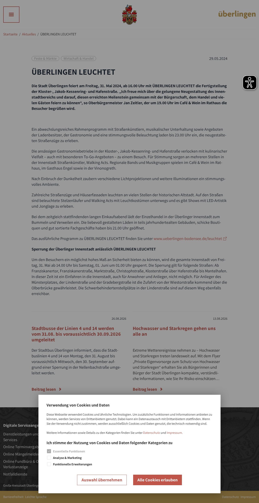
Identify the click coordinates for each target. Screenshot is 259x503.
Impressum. (175, 433)
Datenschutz (151, 433)
